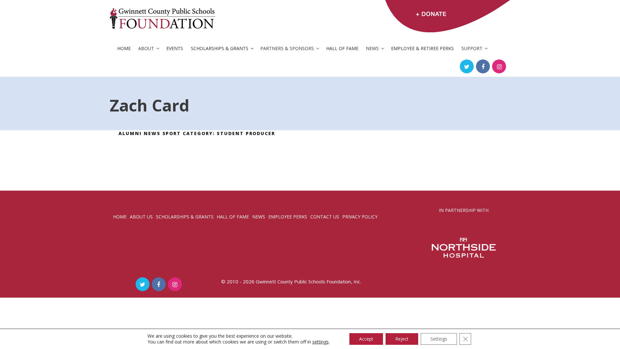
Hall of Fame (342, 48)
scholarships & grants (184, 217)
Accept (366, 339)
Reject (401, 339)
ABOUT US (141, 217)
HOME (120, 217)
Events (174, 48)
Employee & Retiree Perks (422, 48)
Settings (438, 339)
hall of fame (233, 217)
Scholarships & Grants (219, 48)
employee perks (287, 217)
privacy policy (359, 217)
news (258, 217)
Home (124, 48)
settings (320, 342)
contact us (324, 217)
